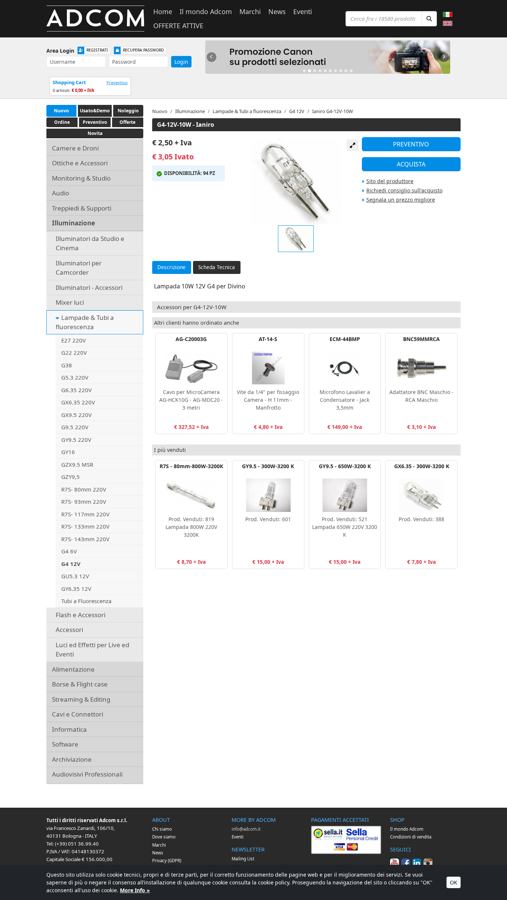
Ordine (62, 122)
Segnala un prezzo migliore (400, 199)
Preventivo (117, 82)
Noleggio (128, 110)
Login (181, 61)
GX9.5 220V (76, 414)
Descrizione (171, 267)
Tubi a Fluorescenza (86, 601)
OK (453, 882)
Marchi (250, 11)
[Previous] (211, 57)
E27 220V (73, 340)
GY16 (68, 452)
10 (351, 70)
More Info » (135, 890)
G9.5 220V (74, 427)
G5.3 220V (74, 377)
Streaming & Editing (81, 699)
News (277, 11)
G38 (66, 365)
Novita (95, 133)
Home (162, 11)
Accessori (69, 629)
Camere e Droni (75, 148)
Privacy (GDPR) (166, 860)
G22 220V (74, 352)
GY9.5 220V (76, 439)
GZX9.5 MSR (77, 464)
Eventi (302, 11)
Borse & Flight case (80, 684)
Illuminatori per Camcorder (79, 268)
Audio (60, 193)
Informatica (69, 729)
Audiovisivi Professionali (87, 774)
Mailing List (243, 858)
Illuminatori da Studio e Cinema (90, 243)
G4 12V (71, 564)
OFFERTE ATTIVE (178, 25)
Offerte (127, 122)
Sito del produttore (389, 181)
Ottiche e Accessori (80, 163)
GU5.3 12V (75, 576)
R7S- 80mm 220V (83, 489)
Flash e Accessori (80, 615)
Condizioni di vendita (410, 837)
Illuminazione (73, 223)
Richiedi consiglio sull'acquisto (404, 190)
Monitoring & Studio (81, 178)
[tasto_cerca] (429, 18)
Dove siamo (164, 837)
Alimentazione (73, 669)
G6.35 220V (76, 390)
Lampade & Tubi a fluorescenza (85, 322)
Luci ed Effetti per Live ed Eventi (92, 650)
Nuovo (61, 110)
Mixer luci (70, 302)
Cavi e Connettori (77, 714)
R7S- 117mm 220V (85, 514)
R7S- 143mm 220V (85, 539)
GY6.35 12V (76, 588)
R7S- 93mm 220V (83, 501)
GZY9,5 (70, 476)
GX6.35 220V (78, 402)
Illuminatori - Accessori (89, 287)
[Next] (444, 57)
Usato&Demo (95, 110)
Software (65, 744)
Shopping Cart (69, 82)
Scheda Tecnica (216, 267)
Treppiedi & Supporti (81, 208)
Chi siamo (162, 829)
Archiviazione (72, 759)
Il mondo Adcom (206, 11)
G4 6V (69, 551)
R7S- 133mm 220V (85, 526)
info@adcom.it (246, 829)
